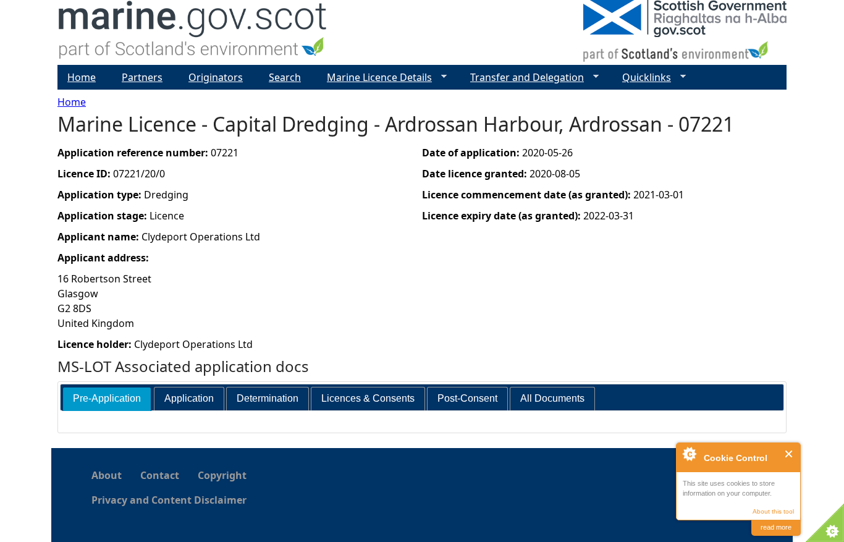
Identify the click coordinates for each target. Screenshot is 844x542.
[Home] (193, 32)
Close (789, 454)
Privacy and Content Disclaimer (169, 500)
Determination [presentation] (267, 398)
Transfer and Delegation (522, 77)
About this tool (773, 511)
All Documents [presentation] (552, 398)
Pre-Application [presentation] (107, 398)
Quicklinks (641, 77)
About (106, 475)
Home (71, 102)
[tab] (106, 399)
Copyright (222, 475)
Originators (215, 77)
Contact (159, 475)
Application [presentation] (189, 398)
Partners (142, 77)
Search (285, 77)
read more (776, 527)
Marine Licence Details (374, 77)
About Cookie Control (689, 453)
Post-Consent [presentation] (467, 398)
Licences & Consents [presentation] (368, 398)
